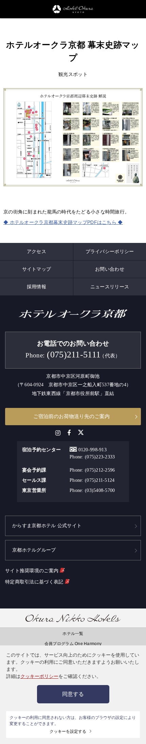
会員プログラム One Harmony (73, 643)
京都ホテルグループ (34, 550)
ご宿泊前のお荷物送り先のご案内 (71, 416)
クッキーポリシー (39, 676)
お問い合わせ (109, 269)
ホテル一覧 (72, 633)
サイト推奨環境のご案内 (32, 570)
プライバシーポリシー (110, 251)
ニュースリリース (109, 286)
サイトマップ (36, 269)
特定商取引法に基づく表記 (35, 581)
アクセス (36, 251)
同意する (73, 694)
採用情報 (36, 286)
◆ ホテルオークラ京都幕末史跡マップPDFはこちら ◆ (63, 222)
